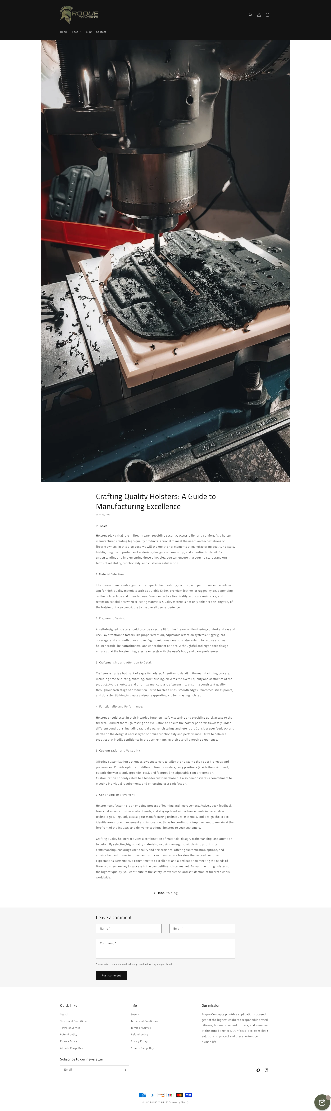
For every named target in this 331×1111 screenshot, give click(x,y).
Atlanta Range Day (71, 1048)
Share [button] (103, 526)
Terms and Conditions (73, 1021)
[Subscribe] (124, 1069)
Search (64, 1014)
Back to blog (168, 892)
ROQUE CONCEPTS (159, 1102)
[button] (77, 32)
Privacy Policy (68, 1041)
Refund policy (68, 1034)
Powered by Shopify (179, 1102)
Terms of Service (70, 1027)
